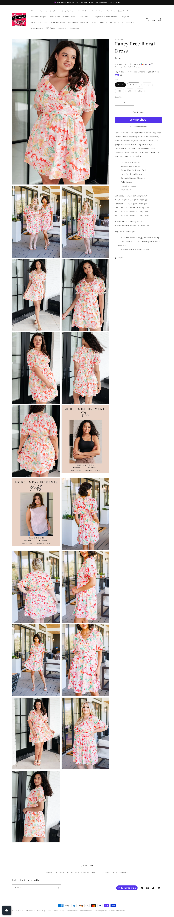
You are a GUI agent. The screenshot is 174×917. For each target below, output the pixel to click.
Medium (134, 85)
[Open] (6, 910)
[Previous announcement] (13, 2)
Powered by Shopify (44, 911)
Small (120, 85)
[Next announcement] (161, 2)
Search (49, 872)
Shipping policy (101, 910)
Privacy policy (72, 910)
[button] (68, 11)
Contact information (117, 910)
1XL (121, 91)
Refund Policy (73, 872)
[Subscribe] (58, 888)
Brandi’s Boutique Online (27, 911)
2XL (131, 91)
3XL (141, 91)
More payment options (138, 126)
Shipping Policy (88, 872)
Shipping (118, 67)
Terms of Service (120, 872)
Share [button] (120, 258)
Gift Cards (59, 872)
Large (148, 85)
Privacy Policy (104, 872)
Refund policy (59, 910)
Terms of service (86, 910)
